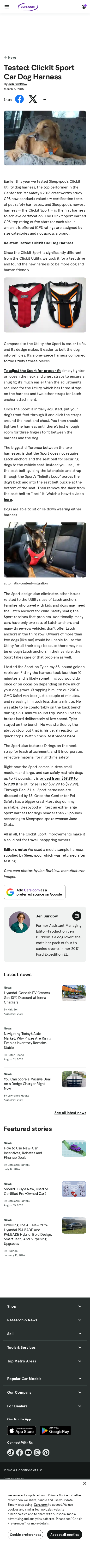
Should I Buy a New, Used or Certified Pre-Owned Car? (26, 1191)
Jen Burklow (17, 84)
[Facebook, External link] (19, 1452)
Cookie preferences (25, 1534)
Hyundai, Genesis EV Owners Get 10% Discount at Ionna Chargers (27, 997)
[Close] (84, 1483)
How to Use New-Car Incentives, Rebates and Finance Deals (23, 1153)
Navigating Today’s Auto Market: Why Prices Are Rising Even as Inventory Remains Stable (27, 1040)
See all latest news (70, 1112)
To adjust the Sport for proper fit (32, 370)
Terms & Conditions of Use (23, 1470)
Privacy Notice (58, 1495)
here (8, 499)
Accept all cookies (64, 1534)
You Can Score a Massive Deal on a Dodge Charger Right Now (27, 1084)
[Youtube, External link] (28, 1452)
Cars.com (41, 1505)
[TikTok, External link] (10, 1452)
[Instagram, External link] (37, 1452)
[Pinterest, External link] (45, 1452)
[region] (45, 1514)
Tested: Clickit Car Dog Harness (46, 242)
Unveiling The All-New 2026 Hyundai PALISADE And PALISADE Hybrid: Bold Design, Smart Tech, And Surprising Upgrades (28, 1234)
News (12, 57)
